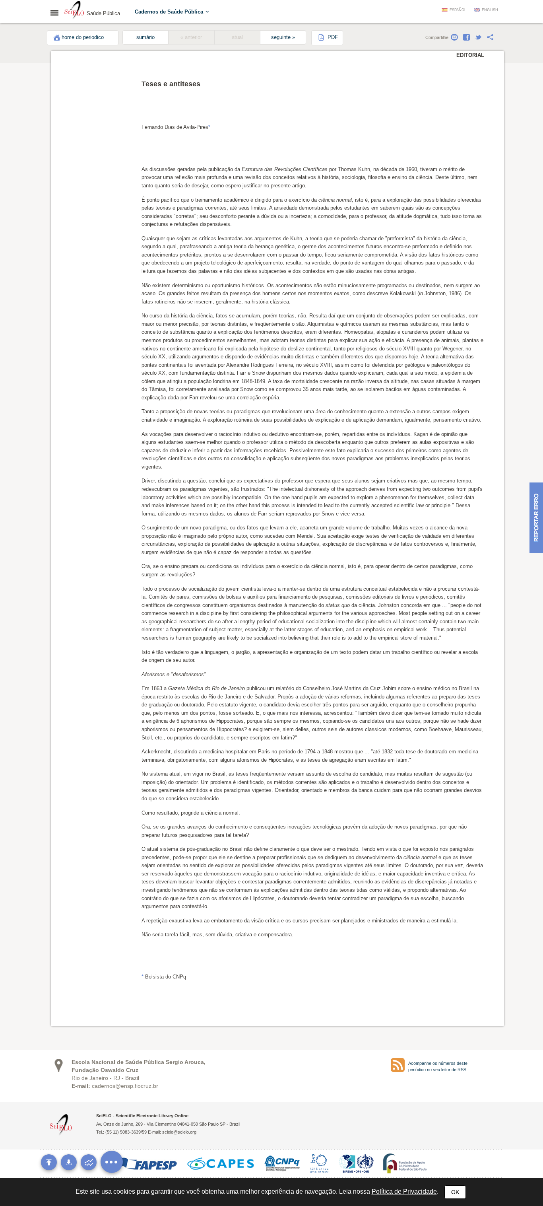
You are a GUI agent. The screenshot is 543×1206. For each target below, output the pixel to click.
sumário (145, 37)
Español (458, 10)
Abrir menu (57, 13)
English (490, 10)
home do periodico (83, 37)
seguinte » (283, 37)
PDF (332, 37)
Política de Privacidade (404, 1191)
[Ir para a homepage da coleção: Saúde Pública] (74, 11)
